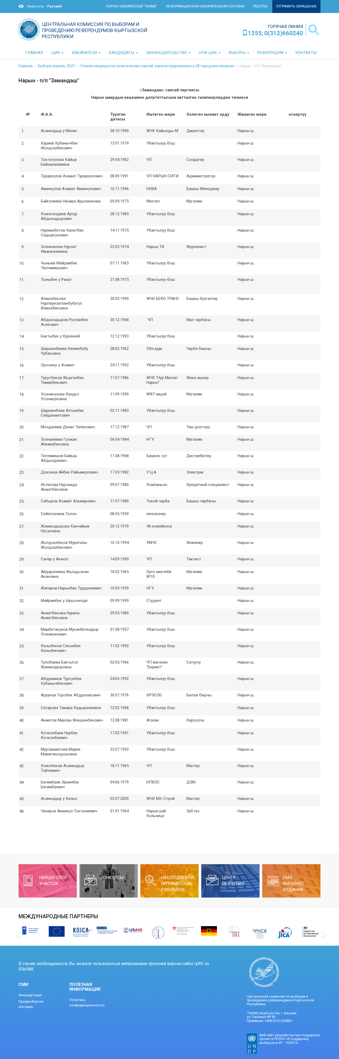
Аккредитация (30, 995)
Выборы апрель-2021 (56, 66)
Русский (54, 6)
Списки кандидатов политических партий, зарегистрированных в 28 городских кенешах (157, 66)
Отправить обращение (296, 6)
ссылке (26, 968)
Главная (26, 66)
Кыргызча (35, 6)
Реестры (260, 6)
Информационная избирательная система (205, 6)
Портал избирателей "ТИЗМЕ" (131, 6)
